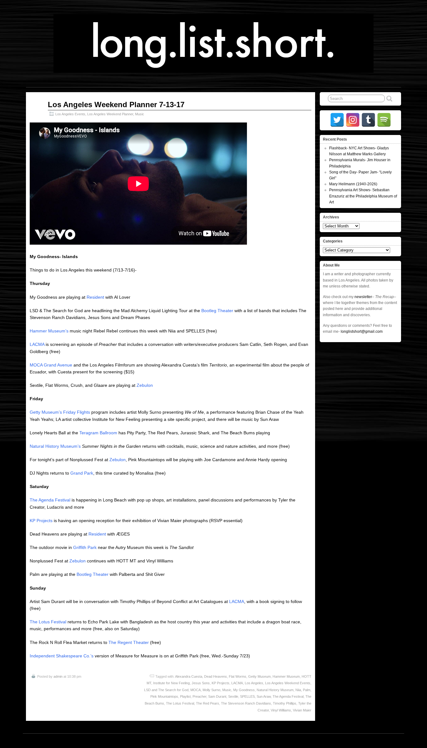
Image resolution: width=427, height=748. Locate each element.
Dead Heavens (215, 676)
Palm (306, 690)
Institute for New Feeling (171, 683)
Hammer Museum (286, 676)
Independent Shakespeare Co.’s (62, 655)
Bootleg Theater (217, 310)
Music (139, 114)
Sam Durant (217, 696)
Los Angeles (254, 683)
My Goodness (244, 690)
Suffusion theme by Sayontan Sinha (373, 740)
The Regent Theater (128, 642)
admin (58, 676)
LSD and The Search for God (166, 690)
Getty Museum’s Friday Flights (60, 412)
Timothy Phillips (284, 703)
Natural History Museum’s (55, 446)
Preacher (199, 696)
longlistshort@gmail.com (362, 331)
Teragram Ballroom (98, 432)
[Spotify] (384, 120)
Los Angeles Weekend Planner (110, 114)
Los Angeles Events (70, 114)
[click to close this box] (397, 139)
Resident (95, 297)
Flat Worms (237, 676)
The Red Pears (207, 703)
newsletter (363, 297)
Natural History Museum (275, 690)
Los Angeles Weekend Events (287, 683)
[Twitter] (337, 120)
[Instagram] (353, 120)
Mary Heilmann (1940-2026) (353, 184)
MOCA (195, 690)
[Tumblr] (368, 120)
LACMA (37, 344)
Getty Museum (259, 676)
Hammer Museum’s (49, 330)
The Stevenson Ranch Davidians (246, 703)
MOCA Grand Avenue (51, 364)
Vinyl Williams (281, 710)
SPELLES (247, 696)
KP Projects (41, 520)
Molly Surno (211, 690)
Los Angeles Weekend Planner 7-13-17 (116, 104)
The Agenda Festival (50, 499)
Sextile (233, 696)
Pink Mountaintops (164, 696)
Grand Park (81, 473)
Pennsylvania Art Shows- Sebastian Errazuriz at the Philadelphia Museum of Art (363, 196)
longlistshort (219, 740)
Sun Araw (264, 696)
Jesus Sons (201, 683)
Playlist (185, 696)
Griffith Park (85, 547)
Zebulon (145, 385)
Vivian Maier (302, 710)
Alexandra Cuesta (188, 676)
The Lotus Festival (48, 621)
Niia (298, 690)
